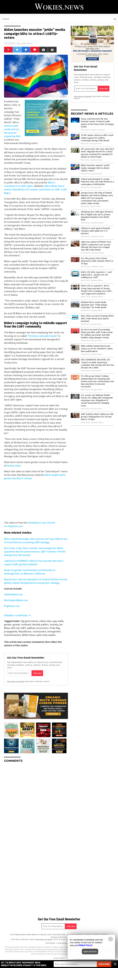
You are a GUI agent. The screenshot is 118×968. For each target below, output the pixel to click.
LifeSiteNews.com (13, 594)
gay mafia (58, 621)
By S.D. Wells (95, 206)
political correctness (37, 628)
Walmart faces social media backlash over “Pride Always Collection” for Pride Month (94, 305)
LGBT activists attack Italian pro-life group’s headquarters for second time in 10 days (97, 417)
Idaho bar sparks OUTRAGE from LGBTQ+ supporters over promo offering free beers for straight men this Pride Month (96, 246)
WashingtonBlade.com (16, 600)
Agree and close (90, 951)
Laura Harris (26, 43)
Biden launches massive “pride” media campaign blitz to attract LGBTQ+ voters (95, 168)
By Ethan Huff (96, 371)
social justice (39, 631)
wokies (52, 635)
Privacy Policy (59, 958)
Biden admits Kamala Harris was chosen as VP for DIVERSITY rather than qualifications (97, 348)
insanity (54, 624)
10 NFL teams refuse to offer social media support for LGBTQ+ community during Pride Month (97, 138)
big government (29, 621)
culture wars (45, 621)
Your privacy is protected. (16, 681)
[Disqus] (36, 801)
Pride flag (55, 628)
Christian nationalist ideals (42, 336)
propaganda (10, 631)
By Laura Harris (96, 144)
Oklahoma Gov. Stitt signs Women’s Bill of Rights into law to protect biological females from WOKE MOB (97, 216)
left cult (15, 628)
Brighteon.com (15, 526)
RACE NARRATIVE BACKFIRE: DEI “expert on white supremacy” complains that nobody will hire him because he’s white (97, 364)
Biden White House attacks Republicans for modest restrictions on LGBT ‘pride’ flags (35, 189)
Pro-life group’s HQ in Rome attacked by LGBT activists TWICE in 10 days (97, 261)
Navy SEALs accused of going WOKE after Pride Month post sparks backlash (97, 318)
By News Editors (97, 160)
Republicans (25, 631)
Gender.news (14, 465)
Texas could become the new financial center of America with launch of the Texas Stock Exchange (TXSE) (97, 123)
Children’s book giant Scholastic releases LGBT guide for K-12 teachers (95, 231)
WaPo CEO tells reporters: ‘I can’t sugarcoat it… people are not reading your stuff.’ (96, 275)
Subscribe (104, 964)
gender (8, 624)
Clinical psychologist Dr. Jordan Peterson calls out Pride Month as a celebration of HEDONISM (97, 182)
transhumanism (12, 635)
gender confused (22, 624)
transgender (54, 631)
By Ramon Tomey (97, 223)
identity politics (40, 624)
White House (28, 635)
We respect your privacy (44, 939)
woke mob (41, 635)
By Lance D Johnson (98, 130)
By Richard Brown (97, 253)
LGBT (23, 628)
